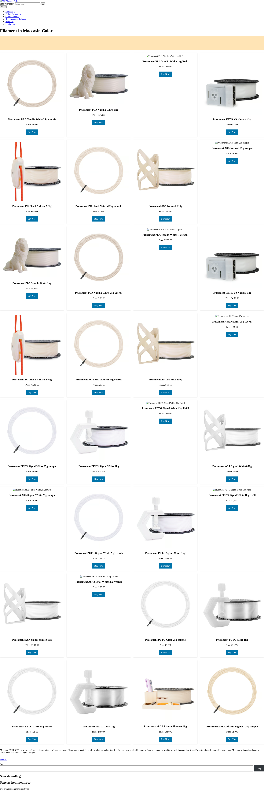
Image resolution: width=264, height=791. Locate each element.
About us (9, 21)
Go (43, 4)
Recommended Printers (16, 19)
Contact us (10, 24)
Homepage (10, 11)
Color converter (12, 16)
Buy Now (32, 132)
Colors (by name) (13, 14)
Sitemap (3, 759)
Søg (1, 764)
